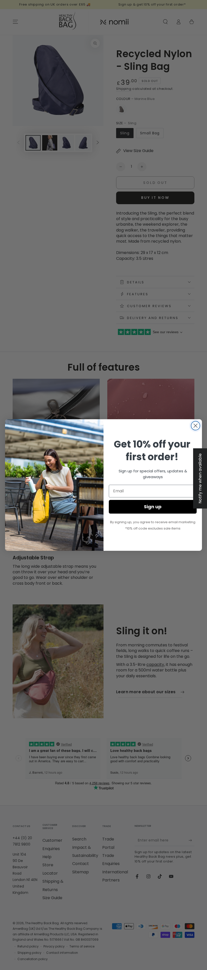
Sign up (153, 506)
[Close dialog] (195, 425)
